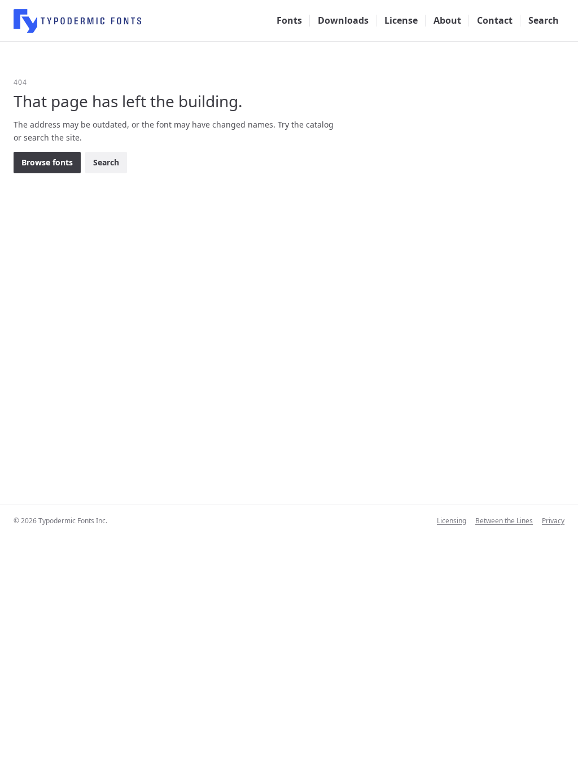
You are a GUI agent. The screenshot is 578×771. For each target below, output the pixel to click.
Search (543, 20)
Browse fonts (47, 162)
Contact (495, 20)
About (447, 20)
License (401, 20)
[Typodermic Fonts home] (77, 21)
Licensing (451, 520)
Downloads (343, 20)
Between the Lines (504, 520)
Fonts (289, 20)
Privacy (553, 520)
